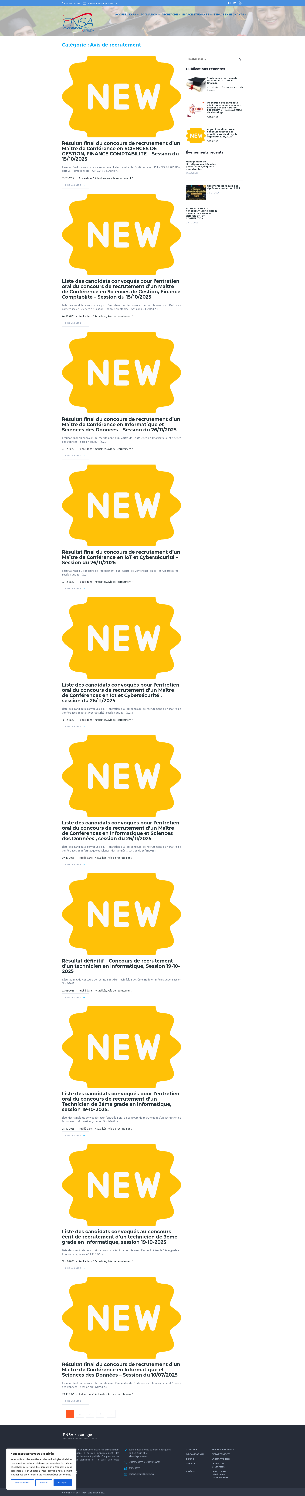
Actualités (100, 178)
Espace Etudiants (196, 14)
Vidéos (190, 1471)
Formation (149, 14)
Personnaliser (22, 1482)
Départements (221, 1454)
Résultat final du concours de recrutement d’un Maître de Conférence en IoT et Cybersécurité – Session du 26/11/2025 (121, 557)
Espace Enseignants (229, 14)
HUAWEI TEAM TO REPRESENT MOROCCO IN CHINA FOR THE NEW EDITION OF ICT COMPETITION (201, 213)
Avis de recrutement (119, 178)
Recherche (170, 14)
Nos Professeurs (223, 1449)
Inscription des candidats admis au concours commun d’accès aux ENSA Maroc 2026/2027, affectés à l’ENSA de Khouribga (224, 107)
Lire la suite (73, 185)
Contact (191, 1449)
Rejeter (44, 1482)
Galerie (191, 1463)
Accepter (62, 1482)
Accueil (121, 14)
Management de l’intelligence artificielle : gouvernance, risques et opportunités (201, 165)
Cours (190, 1459)
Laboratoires (221, 1459)
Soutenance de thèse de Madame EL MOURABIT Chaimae (222, 81)
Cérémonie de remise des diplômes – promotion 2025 (223, 187)
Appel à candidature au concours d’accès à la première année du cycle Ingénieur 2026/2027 (222, 133)
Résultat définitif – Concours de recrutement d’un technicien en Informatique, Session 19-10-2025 (121, 966)
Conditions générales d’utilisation (220, 1474)
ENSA (133, 14)
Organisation (195, 1454)
